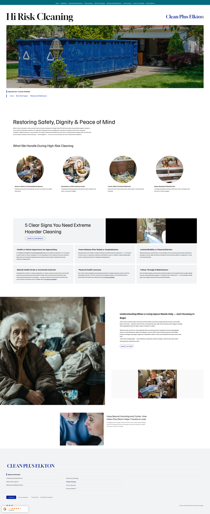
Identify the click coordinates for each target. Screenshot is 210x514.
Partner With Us (71, 488)
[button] (194, 241)
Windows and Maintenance (14, 485)
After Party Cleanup (72, 478)
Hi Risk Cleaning (71, 482)
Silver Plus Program (12, 481)
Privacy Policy (35, 497)
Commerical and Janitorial (14, 478)
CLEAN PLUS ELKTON (31, 466)
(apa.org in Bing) (51, 279)
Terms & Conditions (23, 497)
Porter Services (71, 485)
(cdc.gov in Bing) (109, 277)
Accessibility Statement (46, 497)
